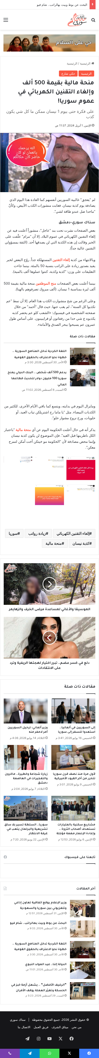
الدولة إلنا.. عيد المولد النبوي (46, 964)
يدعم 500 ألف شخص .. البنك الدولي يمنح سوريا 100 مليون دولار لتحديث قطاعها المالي (37, 379)
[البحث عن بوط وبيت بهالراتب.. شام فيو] (82, 929)
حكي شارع (68, 73)
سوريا (13, 533)
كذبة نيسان (81, 543)
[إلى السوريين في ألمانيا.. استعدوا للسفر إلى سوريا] (73, 710)
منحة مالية (54, 543)
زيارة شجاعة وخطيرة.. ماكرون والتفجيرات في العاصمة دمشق (26, 779)
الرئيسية (85, 63)
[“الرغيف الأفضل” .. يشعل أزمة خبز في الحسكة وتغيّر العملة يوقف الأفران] (82, 991)
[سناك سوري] (77, 20)
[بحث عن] (93, 21)
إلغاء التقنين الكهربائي (73, 533)
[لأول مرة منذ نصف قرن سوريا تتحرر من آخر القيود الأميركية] (73, 757)
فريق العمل (41, 1027)
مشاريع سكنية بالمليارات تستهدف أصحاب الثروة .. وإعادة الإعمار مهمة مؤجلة (75, 829)
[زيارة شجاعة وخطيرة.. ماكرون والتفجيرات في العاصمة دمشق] (26, 757)
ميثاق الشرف (60, 1027)
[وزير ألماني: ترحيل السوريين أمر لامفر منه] (26, 710)
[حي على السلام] (49, 43)
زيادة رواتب (37, 533)
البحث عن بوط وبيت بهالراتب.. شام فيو (38, 923)
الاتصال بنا (24, 1027)
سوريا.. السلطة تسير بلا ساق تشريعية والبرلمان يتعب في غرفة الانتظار (26, 829)
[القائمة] (5, 21)
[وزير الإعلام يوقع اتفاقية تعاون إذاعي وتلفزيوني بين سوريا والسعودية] (82, 908)
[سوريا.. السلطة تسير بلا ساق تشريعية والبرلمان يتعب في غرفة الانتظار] (26, 808)
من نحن (77, 1027)
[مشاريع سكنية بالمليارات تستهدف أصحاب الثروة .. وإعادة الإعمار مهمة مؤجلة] (73, 808)
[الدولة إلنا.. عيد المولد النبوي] (82, 970)
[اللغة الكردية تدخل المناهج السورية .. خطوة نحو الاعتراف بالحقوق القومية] (82, 356)
